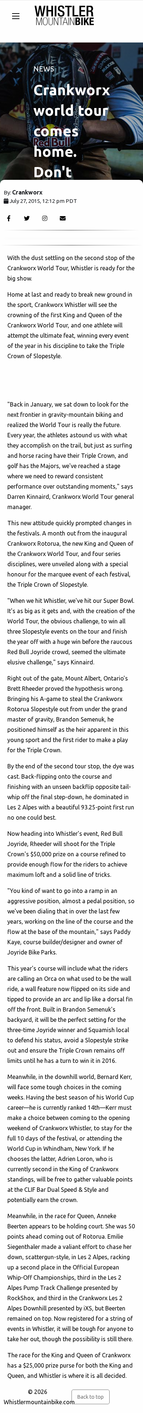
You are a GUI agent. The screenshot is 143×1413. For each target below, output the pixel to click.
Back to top (90, 1397)
